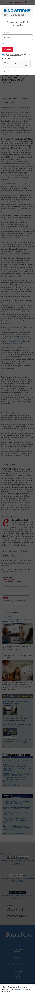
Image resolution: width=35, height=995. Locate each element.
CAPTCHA (6, 58)
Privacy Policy (7, 71)
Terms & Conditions (27, 70)
